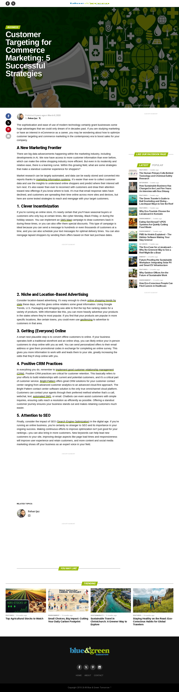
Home (79, 675)
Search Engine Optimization (73, 421)
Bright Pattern (47, 381)
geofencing (86, 319)
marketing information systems (53, 179)
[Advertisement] (68, 265)
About (87, 675)
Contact (98, 675)
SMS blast (66, 219)
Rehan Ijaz (32, 118)
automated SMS (42, 396)
